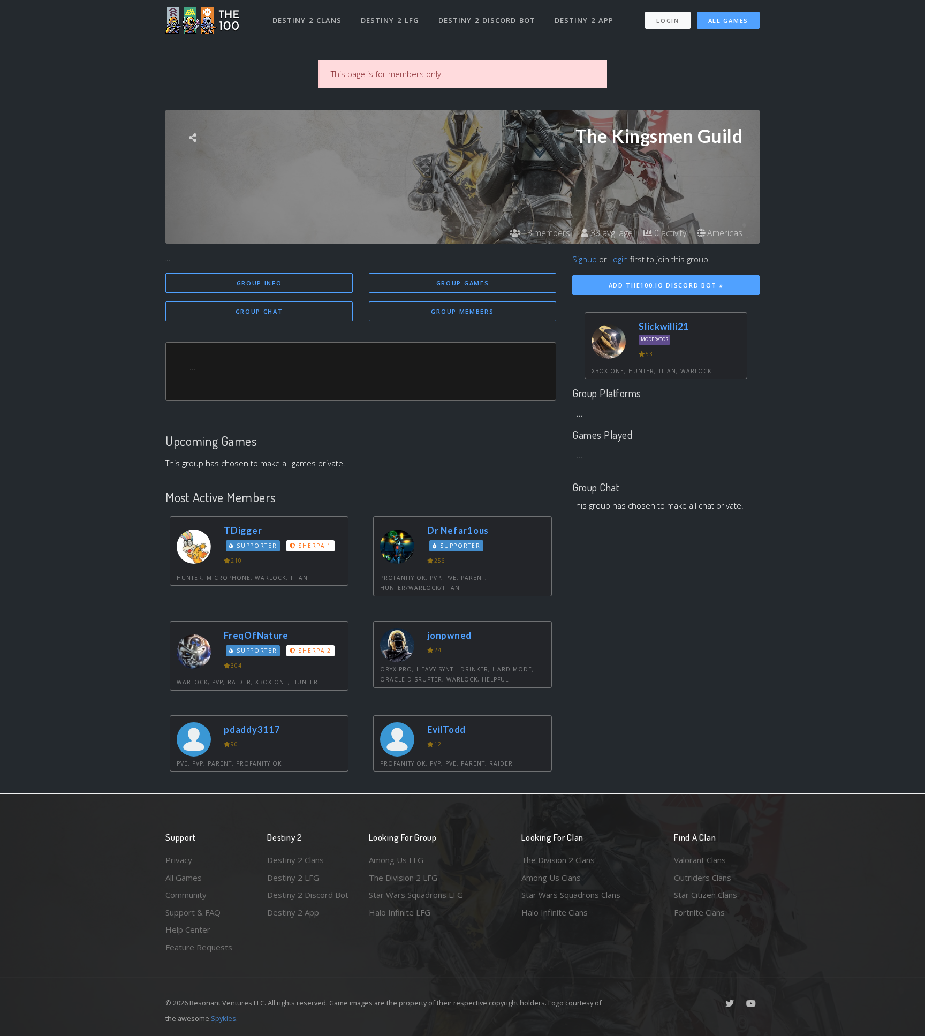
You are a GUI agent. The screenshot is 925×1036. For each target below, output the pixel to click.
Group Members (462, 311)
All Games (728, 21)
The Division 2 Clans (558, 859)
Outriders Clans (702, 877)
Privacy (178, 859)
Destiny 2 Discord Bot (486, 20)
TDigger (243, 530)
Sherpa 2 (313, 650)
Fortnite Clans (699, 912)
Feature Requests (198, 947)
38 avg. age (610, 233)
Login (667, 21)
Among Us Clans (551, 877)
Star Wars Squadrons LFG (416, 894)
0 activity (669, 233)
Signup (584, 259)
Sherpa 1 (313, 545)
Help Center (187, 929)
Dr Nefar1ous (458, 530)
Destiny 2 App (584, 20)
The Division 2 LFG (403, 877)
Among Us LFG (396, 859)
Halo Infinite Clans (554, 912)
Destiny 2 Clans (307, 20)
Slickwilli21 (664, 326)
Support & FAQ (193, 912)
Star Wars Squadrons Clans (570, 894)
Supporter (255, 545)
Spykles (223, 1018)
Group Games (462, 283)
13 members (545, 233)
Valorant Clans (700, 859)
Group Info (259, 283)
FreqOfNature (256, 635)
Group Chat (259, 311)
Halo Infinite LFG (399, 912)
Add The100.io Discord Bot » (666, 285)
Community (186, 894)
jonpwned (449, 635)
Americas (723, 233)
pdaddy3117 (252, 729)
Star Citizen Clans (705, 894)
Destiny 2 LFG (390, 20)
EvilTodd (446, 729)
